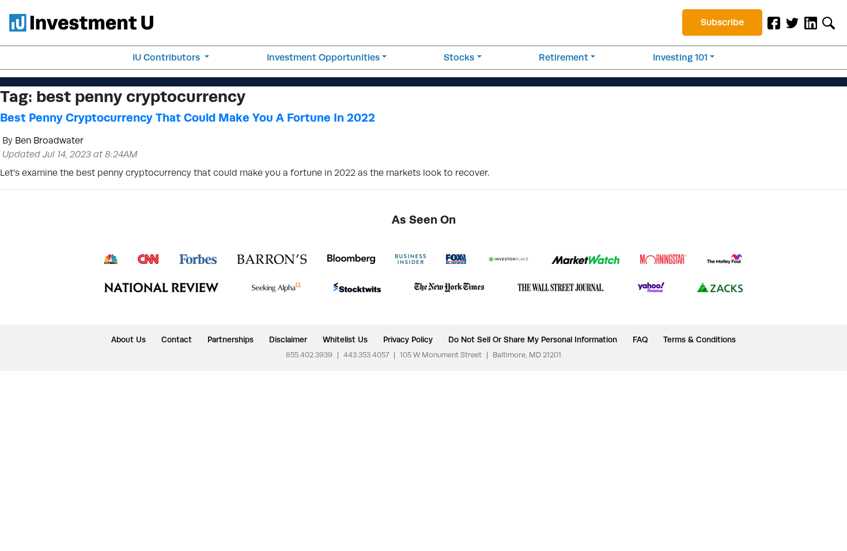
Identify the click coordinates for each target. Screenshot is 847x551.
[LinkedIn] (810, 22)
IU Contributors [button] (167, 57)
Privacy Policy (408, 339)
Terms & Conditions (699, 339)
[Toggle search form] (828, 22)
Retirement (563, 57)
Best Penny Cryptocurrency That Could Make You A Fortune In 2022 (187, 117)
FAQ (640, 339)
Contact (176, 339)
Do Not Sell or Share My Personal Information (532, 339)
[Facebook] (773, 22)
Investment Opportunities (323, 57)
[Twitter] (792, 22)
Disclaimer (288, 339)
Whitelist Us (345, 339)
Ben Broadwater (49, 140)
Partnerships (230, 339)
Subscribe (722, 22)
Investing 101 (680, 57)
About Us (128, 339)
